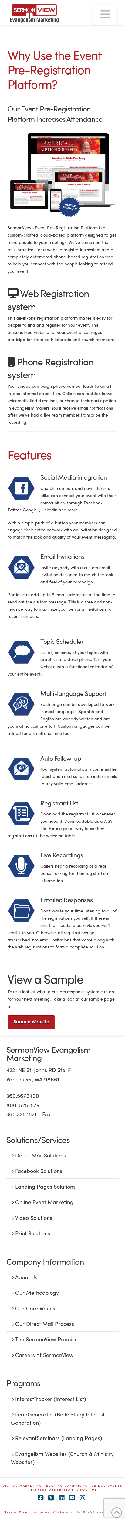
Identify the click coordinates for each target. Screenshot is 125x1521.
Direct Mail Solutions (40, 1155)
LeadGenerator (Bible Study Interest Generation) (58, 1418)
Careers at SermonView (44, 1355)
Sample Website (31, 1021)
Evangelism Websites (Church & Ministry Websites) (62, 1458)
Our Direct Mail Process (44, 1323)
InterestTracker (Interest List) (50, 1399)
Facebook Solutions (38, 1170)
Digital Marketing (22, 1486)
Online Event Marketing (44, 1202)
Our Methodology (37, 1292)
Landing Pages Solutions (45, 1186)
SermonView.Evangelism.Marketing (38, 1512)
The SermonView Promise (46, 1339)
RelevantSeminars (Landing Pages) (58, 1438)
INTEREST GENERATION (50, 1490)
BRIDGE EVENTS (107, 1486)
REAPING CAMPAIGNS (67, 1486)
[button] (105, 14)
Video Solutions (33, 1217)
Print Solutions (32, 1233)
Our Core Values (35, 1308)
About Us (26, 1277)
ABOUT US (87, 1490)
